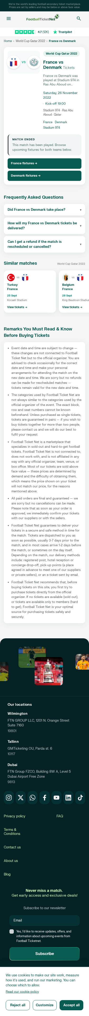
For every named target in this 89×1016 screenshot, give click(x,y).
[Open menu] (9, 18)
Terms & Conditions (12, 832)
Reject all (17, 1005)
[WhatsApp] (32, 797)
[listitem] (30, 291)
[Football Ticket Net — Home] (43, 18)
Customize (44, 1005)
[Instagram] (9, 797)
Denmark (61, 122)
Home (8, 41)
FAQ (59, 816)
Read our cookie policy (22, 992)
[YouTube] (56, 797)
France (47, 122)
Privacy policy (14, 816)
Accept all (71, 1005)
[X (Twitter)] (21, 797)
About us (11, 861)
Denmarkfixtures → (26, 176)
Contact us (12, 847)
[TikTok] (80, 797)
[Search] (78, 18)
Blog (7, 874)
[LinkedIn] (68, 797)
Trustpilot (65, 32)
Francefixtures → (24, 163)
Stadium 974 (51, 128)
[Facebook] (44, 797)
